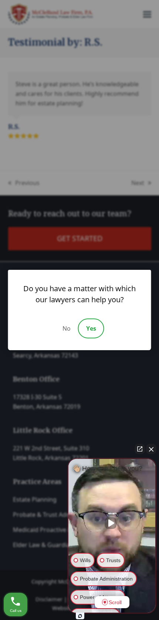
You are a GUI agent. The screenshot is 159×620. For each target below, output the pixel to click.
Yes (91, 328)
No (66, 328)
